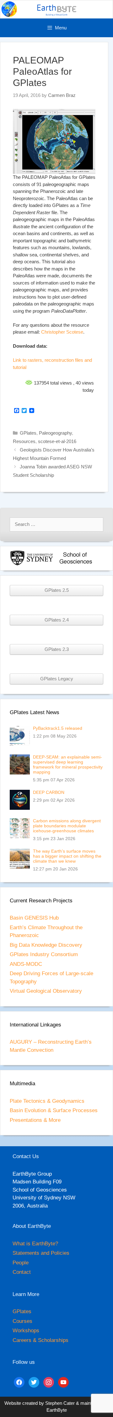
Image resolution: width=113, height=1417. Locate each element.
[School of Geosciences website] (76, 564)
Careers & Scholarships (40, 1340)
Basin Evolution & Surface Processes (54, 1110)
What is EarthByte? (35, 1244)
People (21, 1263)
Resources (24, 441)
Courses (22, 1321)
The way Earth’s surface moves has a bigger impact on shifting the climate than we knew (67, 856)
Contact (22, 1272)
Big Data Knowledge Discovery (46, 945)
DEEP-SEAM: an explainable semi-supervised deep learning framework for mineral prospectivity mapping (68, 764)
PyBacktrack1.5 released (57, 728)
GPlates (28, 433)
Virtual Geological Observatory (46, 991)
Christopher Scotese (62, 332)
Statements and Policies (41, 1253)
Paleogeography (55, 433)
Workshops (26, 1331)
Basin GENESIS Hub (34, 918)
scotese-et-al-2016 (57, 441)
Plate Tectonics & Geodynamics (47, 1101)
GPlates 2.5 (57, 590)
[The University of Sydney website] (32, 564)
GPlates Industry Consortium (44, 954)
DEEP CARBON (48, 792)
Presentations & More (35, 1120)
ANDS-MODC (26, 964)
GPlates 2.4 (57, 620)
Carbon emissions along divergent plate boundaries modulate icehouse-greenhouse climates (67, 825)
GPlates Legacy (56, 678)
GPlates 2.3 (57, 649)
